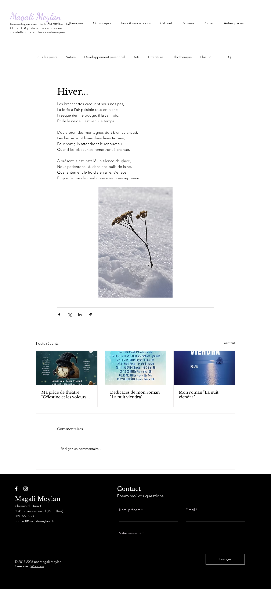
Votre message (130, 533)
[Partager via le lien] (90, 315)
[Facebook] (16, 489)
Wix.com (37, 566)
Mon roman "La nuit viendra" (198, 394)
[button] (76, 21)
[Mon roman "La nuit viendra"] (204, 368)
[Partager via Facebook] (59, 315)
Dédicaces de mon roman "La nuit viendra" (135, 394)
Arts (137, 57)
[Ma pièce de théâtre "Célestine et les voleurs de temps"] (66, 368)
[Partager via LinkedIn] (80, 315)
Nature (71, 57)
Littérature (155, 57)
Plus (203, 57)
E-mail (190, 509)
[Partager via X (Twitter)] (70, 315)
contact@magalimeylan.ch (34, 521)
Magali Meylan (35, 16)
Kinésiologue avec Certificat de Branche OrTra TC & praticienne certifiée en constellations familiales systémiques (40, 28)
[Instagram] (26, 489)
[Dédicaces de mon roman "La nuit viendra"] (135, 368)
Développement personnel (104, 57)
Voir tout (229, 343)
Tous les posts (46, 57)
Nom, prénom (129, 509)
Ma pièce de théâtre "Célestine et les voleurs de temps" (66, 394)
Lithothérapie (182, 57)
